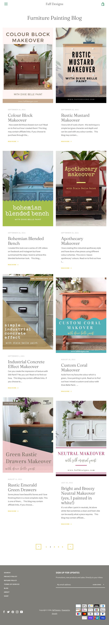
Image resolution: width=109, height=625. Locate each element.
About (7, 592)
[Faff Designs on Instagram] (17, 611)
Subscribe (97, 584)
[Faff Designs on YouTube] (21, 611)
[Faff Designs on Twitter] (8, 611)
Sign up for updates (67, 572)
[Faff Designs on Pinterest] (12, 611)
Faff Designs (54, 4)
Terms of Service (12, 584)
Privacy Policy (10, 576)
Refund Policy (10, 580)
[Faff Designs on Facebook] (4, 611)
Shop (6, 596)
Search (7, 573)
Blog (6, 588)
